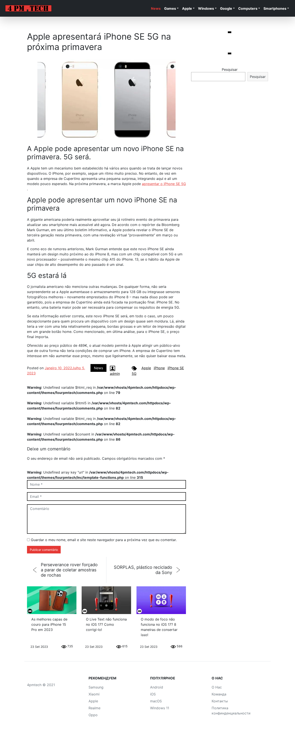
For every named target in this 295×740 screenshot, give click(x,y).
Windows (206, 8)
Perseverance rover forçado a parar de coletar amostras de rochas (69, 570)
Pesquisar (230, 69)
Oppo (93, 715)
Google (226, 8)
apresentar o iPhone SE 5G (164, 184)
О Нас (217, 687)
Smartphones (274, 8)
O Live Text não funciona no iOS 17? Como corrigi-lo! (106, 624)
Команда (219, 694)
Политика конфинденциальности (231, 710)
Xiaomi (94, 694)
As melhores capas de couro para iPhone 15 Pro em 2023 (49, 624)
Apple (187, 8)
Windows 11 (159, 708)
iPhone (159, 368)
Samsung (96, 687)
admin (115, 373)
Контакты (220, 701)
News (156, 8)
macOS (156, 701)
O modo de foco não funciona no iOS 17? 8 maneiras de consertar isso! (159, 627)
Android (156, 687)
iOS (153, 694)
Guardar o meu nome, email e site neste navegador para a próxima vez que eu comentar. (104, 540)
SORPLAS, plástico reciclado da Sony (143, 570)
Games (170, 8)
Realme (94, 708)
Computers (247, 8)
